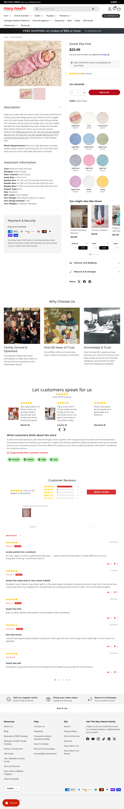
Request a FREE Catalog (15, 736)
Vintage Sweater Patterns (17, 20)
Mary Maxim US (71, 746)
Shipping (38, 731)
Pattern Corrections (13, 749)
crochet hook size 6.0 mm (16, 138)
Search (67, 726)
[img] (62, 394)
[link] (79, 216)
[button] (93, 8)
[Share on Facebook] (84, 281)
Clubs (77, 20)
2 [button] (58, 680)
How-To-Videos (41, 744)
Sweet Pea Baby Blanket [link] (78, 231)
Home (6, 37)
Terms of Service (12, 766)
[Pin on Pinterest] (89, 281)
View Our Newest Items (31, 2)
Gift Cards (88, 20)
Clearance (59, 20)
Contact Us (39, 726)
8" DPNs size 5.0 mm (23, 132)
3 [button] (62, 680)
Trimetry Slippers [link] (99, 230)
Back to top (62, 708)
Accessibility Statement (45, 754)
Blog (6, 731)
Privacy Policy (70, 731)
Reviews (68, 741)
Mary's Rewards (11, 779)
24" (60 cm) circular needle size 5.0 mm (35, 135)
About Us (8, 726)
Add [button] (83, 248)
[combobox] (66, 8)
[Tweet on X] (79, 281)
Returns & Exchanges (44, 749)
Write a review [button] (101, 492)
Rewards (25, 25)
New (69, 20)
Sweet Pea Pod (16, 37)
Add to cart (104, 92)
